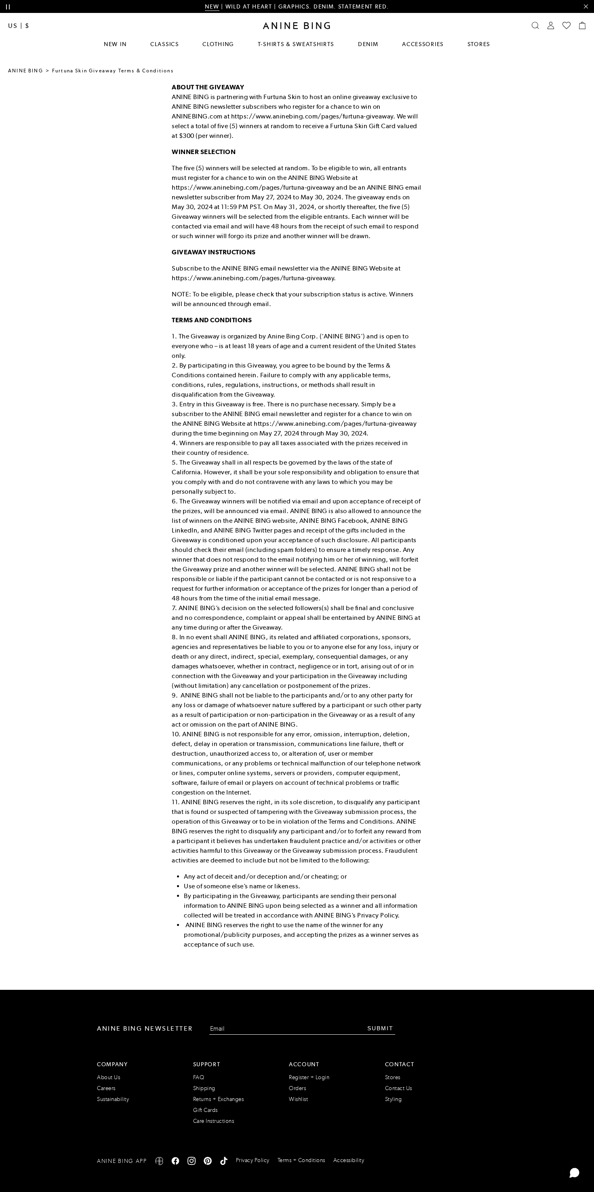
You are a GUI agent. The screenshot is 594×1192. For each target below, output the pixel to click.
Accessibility (348, 1160)
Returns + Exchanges (218, 1099)
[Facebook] (175, 1162)
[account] (550, 25)
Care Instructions (213, 1121)
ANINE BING (25, 71)
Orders (297, 1088)
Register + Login (309, 1077)
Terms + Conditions (301, 1160)
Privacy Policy (253, 1160)
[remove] (585, 6)
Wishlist (298, 1099)
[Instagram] (191, 1162)
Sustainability (113, 1099)
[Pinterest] (208, 1162)
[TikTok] (224, 1162)
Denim (368, 44)
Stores (479, 44)
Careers (106, 1088)
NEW (212, 6)
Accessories (423, 44)
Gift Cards (205, 1110)
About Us (108, 1077)
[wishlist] (566, 25)
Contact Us (398, 1088)
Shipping (204, 1088)
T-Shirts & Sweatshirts (296, 44)
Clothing (218, 44)
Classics (164, 44)
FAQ (198, 1077)
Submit (380, 1028)
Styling (393, 1099)
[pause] (8, 7)
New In (115, 44)
